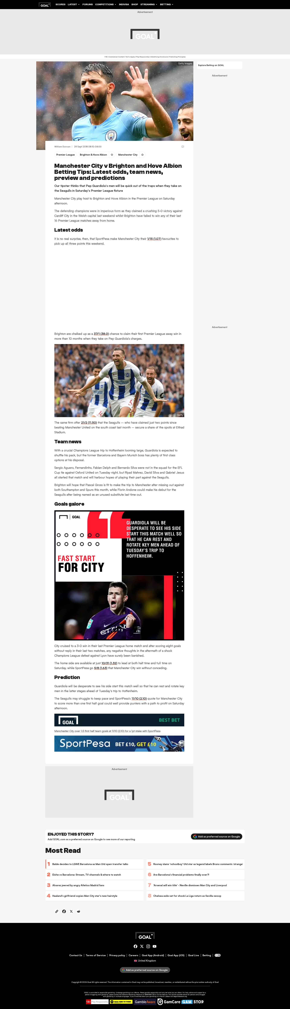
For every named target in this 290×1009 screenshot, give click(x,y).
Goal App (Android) (153, 955)
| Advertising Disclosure (158, 57)
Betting (207, 955)
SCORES (60, 4)
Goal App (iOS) (176, 955)
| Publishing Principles (177, 57)
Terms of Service (96, 955)
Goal (89, 982)
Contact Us (75, 955)
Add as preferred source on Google (219, 836)
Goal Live (193, 955)
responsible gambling (107, 992)
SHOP (134, 4)
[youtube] (154, 947)
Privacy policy (117, 955)
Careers (133, 955)
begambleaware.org (180, 996)
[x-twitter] (141, 947)
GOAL (86, 992)
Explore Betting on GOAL (211, 65)
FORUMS (87, 4)
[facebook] (135, 947)
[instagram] (148, 947)
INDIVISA (124, 4)
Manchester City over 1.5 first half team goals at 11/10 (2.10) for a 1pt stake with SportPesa (107, 731)
